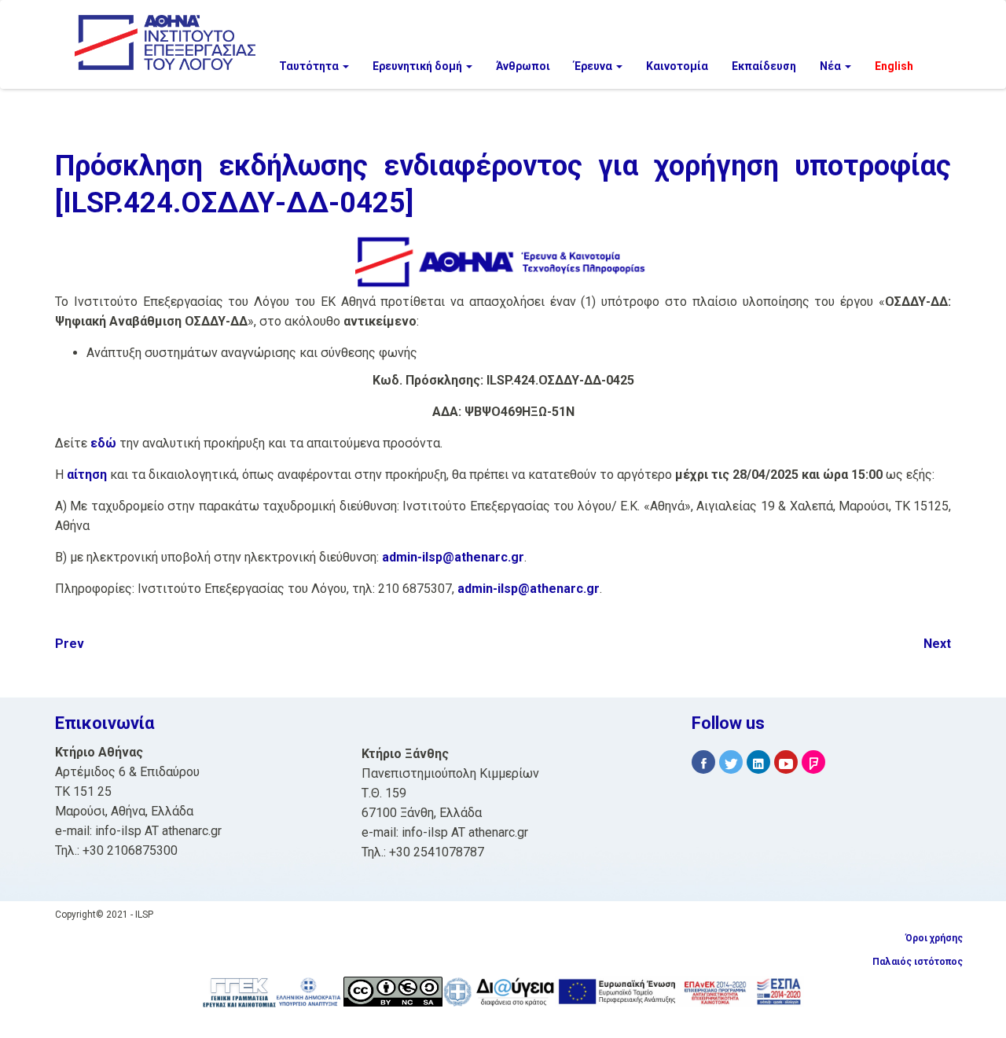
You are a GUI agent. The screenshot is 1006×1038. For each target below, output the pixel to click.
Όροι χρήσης (934, 938)
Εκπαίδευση (764, 66)
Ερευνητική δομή (418, 66)
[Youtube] (786, 762)
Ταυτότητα (310, 66)
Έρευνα (594, 66)
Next (937, 643)
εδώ (103, 443)
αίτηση (87, 474)
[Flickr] (813, 762)
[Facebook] (703, 762)
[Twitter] (731, 762)
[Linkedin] (758, 762)
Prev (69, 643)
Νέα (831, 66)
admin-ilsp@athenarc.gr (453, 557)
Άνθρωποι (523, 66)
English (894, 66)
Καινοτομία (677, 66)
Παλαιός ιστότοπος (917, 961)
